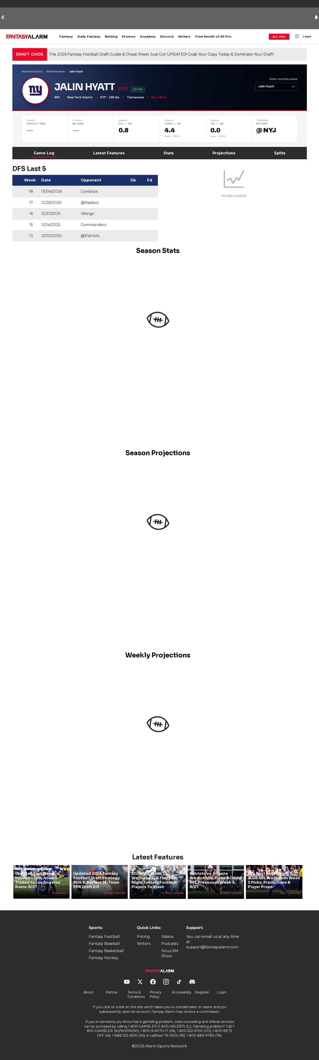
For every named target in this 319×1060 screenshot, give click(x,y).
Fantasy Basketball (106, 951)
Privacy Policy (156, 994)
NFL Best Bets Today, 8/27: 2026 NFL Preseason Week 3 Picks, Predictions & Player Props (274, 880)
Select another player (283, 79)
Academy (148, 36)
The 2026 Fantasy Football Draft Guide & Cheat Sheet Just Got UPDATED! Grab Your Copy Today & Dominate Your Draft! (161, 54)
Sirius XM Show (169, 953)
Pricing (143, 936)
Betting (111, 36)
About (88, 992)
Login (307, 36)
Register (202, 992)
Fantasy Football (104, 936)
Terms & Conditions (136, 994)
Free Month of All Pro (213, 36)
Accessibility (181, 992)
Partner (112, 992)
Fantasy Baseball (104, 943)
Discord (167, 36)
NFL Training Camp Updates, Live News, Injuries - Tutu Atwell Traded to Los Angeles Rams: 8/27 (37, 877)
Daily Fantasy (89, 36)
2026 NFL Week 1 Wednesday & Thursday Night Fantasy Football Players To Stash (154, 880)
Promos (128, 36)
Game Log (44, 153)
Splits (279, 153)
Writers (184, 36)
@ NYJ (266, 130)
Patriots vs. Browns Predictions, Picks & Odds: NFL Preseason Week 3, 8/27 (216, 880)
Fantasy (66, 36)
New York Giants (32, 71)
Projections (224, 153)
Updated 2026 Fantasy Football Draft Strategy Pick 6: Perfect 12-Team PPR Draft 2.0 (96, 880)
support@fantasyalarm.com (212, 947)
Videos (167, 936)
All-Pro (279, 36)
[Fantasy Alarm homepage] (27, 36)
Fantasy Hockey (103, 958)
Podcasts (169, 943)
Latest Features (109, 153)
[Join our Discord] (297, 36)
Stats (168, 153)
